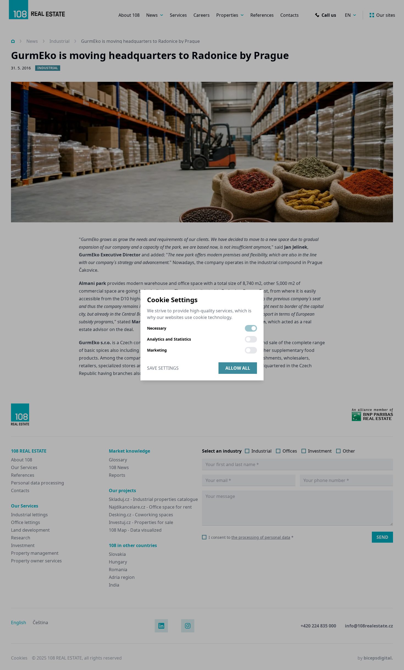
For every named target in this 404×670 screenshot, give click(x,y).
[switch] (251, 328)
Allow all (237, 368)
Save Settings (163, 368)
